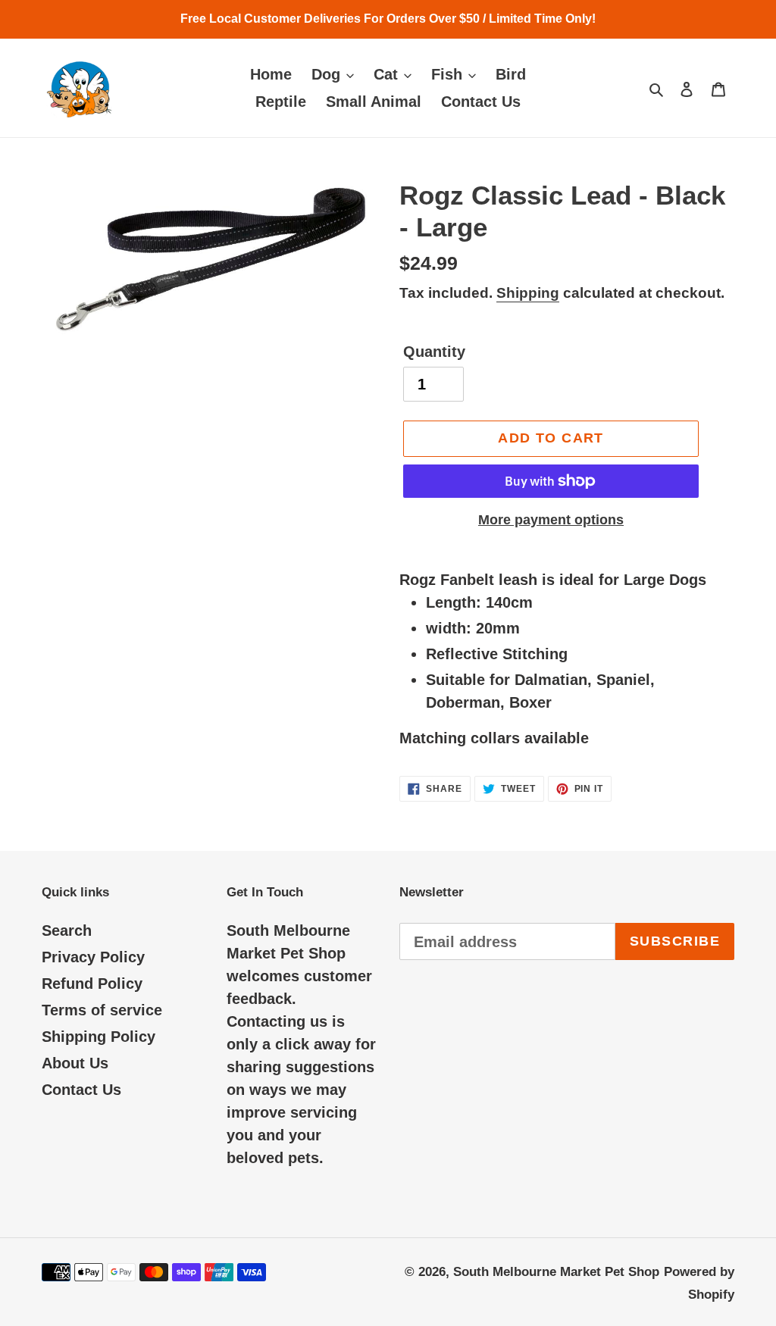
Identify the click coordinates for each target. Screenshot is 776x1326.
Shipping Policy (98, 1036)
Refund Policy (92, 983)
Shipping (527, 293)
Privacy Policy (93, 957)
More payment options (551, 519)
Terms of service (102, 1010)
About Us (75, 1063)
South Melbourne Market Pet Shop (556, 1272)
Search (67, 930)
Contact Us (81, 1089)
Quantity (434, 351)
